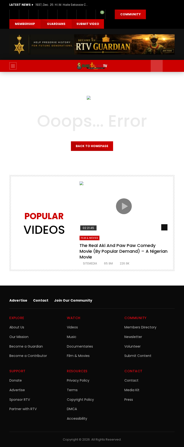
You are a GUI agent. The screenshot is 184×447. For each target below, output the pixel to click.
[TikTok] (71, 14)
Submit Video (87, 24)
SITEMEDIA (90, 263)
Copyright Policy (80, 399)
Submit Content (137, 355)
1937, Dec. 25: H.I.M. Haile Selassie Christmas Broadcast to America (61, 5)
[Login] (110, 14)
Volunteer (132, 346)
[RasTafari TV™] (92, 65)
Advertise (18, 300)
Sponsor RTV (19, 399)
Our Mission (19, 336)
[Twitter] (24, 14)
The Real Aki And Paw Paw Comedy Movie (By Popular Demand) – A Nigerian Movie (123, 251)
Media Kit (131, 390)
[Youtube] (52, 14)
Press (128, 399)
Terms (72, 390)
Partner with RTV (23, 409)
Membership (25, 24)
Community (130, 14)
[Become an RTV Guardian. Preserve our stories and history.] (92, 44)
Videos (72, 327)
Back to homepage (92, 146)
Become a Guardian (26, 346)
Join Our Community (73, 300)
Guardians (56, 24)
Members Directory (140, 327)
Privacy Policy (78, 380)
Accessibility (77, 418)
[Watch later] (81, 14)
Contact (40, 300)
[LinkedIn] (33, 14)
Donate (15, 380)
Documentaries (80, 346)
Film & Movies (89, 238)
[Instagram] (62, 14)
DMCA (72, 409)
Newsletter (133, 336)
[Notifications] (91, 14)
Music (71, 336)
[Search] (169, 66)
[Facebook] (14, 14)
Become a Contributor (28, 355)
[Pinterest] (43, 14)
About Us (16, 327)
